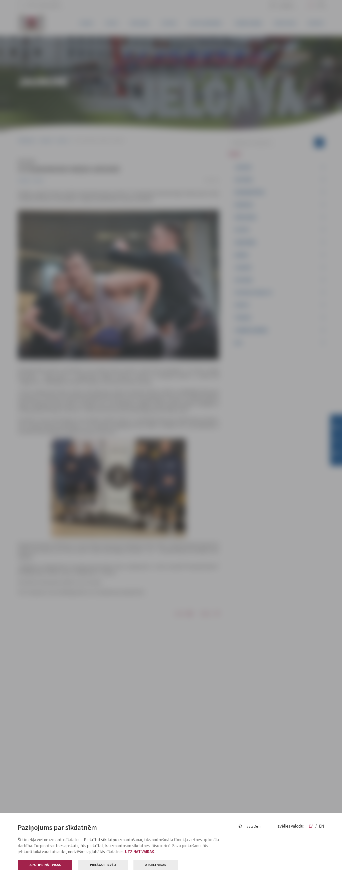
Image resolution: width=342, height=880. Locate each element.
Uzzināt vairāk (139, 851)
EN (321, 826)
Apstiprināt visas (45, 864)
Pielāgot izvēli (103, 864)
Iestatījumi (253, 826)
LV (311, 826)
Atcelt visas (155, 864)
